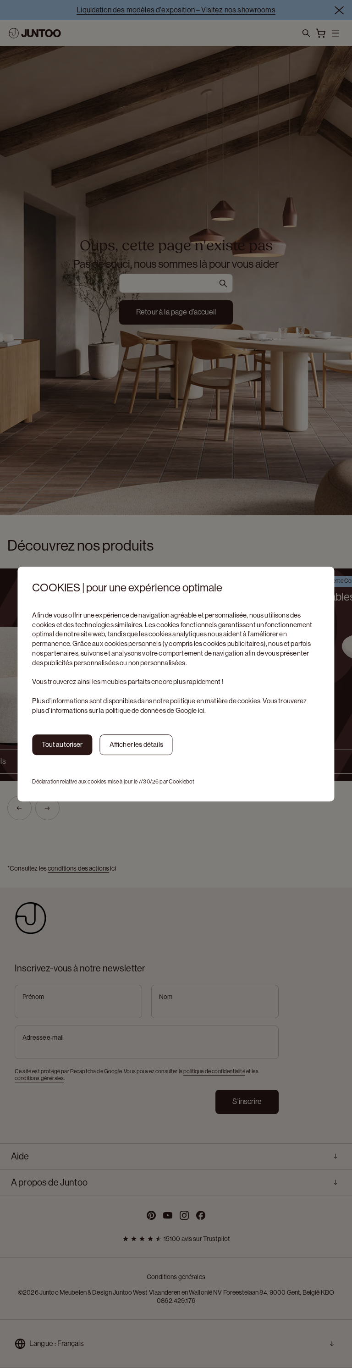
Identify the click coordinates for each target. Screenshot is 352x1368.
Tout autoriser (62, 744)
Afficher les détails (136, 744)
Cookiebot (181, 781)
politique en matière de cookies (215, 701)
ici (201, 710)
